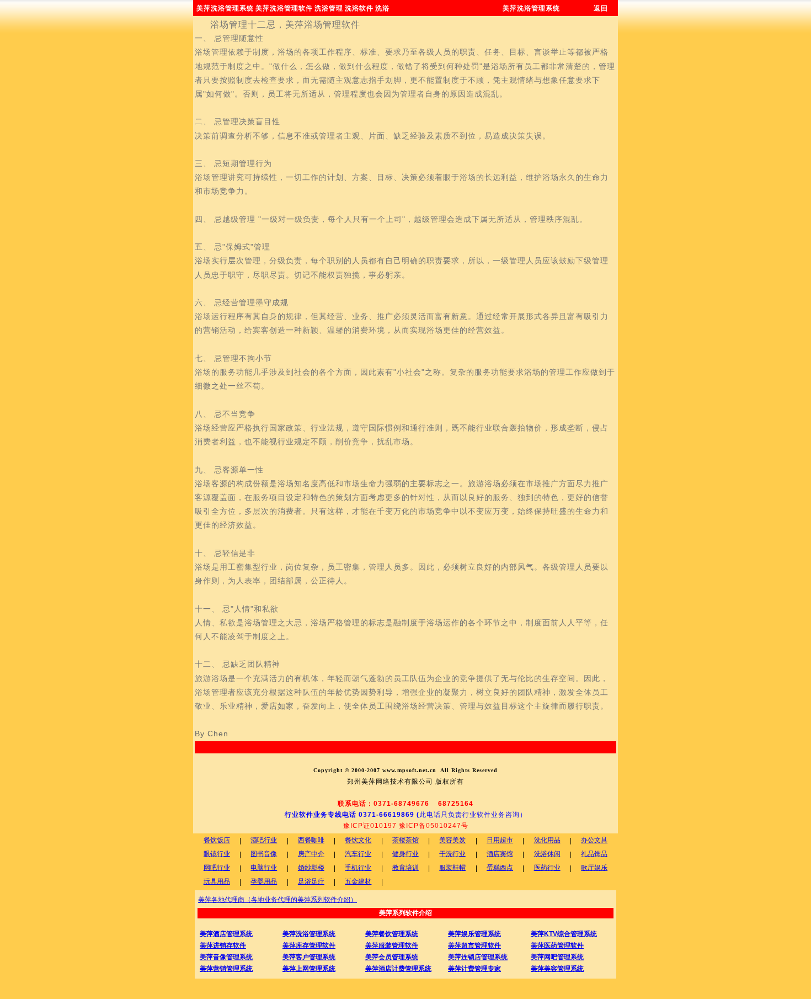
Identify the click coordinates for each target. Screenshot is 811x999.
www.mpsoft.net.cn (409, 770)
